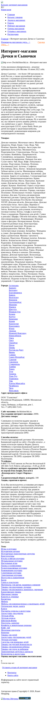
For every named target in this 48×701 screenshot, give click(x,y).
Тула (11, 371)
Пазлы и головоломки (11, 566)
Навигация (6, 9)
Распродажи (13, 34)
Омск (11, 338)
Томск (12, 369)
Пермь (12, 347)
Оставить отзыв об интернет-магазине (19, 667)
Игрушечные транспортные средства (18, 554)
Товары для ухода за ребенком (14, 649)
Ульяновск (13, 378)
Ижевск (12, 307)
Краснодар (14, 324)
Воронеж (13, 300)
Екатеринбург (15, 302)
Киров (12, 321)
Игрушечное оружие (10, 551)
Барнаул (12, 288)
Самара (12, 355)
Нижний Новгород (17, 333)
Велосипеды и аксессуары (13, 654)
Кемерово (13, 319)
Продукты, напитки (10, 623)
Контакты (11, 672)
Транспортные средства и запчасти (17, 651)
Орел (11, 340)
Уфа (11, 381)
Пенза (11, 345)
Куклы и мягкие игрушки (12, 558)
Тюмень (12, 374)
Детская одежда (8, 618)
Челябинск (14, 386)
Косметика (6, 599)
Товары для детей (9, 635)
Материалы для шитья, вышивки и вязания (20, 585)
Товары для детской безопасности (16, 644)
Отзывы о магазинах (16, 31)
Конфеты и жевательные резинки (16, 625)
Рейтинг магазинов (16, 26)
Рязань (12, 352)
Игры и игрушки (9, 549)
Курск (11, 328)
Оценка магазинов (15, 28)
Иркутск (13, 309)
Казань (12, 314)
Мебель (4, 601)
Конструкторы (7, 556)
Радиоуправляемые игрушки (14, 568)
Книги (4, 608)
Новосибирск (15, 336)
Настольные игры (9, 563)
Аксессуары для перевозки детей (16, 637)
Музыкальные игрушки (12, 561)
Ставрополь (14, 364)
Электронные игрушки (11, 575)
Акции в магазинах (16, 20)
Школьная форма (9, 620)
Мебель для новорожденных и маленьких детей (23, 604)
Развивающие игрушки (11, 570)
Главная (11, 14)
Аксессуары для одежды (12, 613)
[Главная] (2, 2)
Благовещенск (15, 293)
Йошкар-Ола (15, 312)
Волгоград (14, 297)
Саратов (12, 359)
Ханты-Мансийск (17, 383)
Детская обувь (7, 616)
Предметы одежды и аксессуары (16, 611)
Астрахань (14, 285)
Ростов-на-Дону (16, 350)
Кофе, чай (5, 628)
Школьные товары (9, 594)
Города (10, 23)
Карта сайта (12, 675)
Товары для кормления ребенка (15, 647)
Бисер (3, 580)
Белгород (13, 290)
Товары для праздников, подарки (16, 587)
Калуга (12, 316)
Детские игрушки (9, 640)
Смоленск (13, 362)
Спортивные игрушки (11, 573)
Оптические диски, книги (13, 606)
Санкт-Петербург (17, 357)
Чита (11, 388)
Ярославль (14, 390)
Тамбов (12, 367)
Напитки (5, 632)
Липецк (12, 331)
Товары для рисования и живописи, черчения (22, 589)
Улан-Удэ (13, 376)
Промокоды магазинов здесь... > (15, 42)
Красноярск (14, 326)
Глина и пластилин (10, 582)
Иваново (13, 304)
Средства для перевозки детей (15, 642)
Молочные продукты (10, 630)
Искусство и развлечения (12, 577)
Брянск (12, 295)
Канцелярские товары (11, 592)
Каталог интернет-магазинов (14, 5)
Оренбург (13, 343)
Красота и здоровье (10, 597)
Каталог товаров (15, 17)
